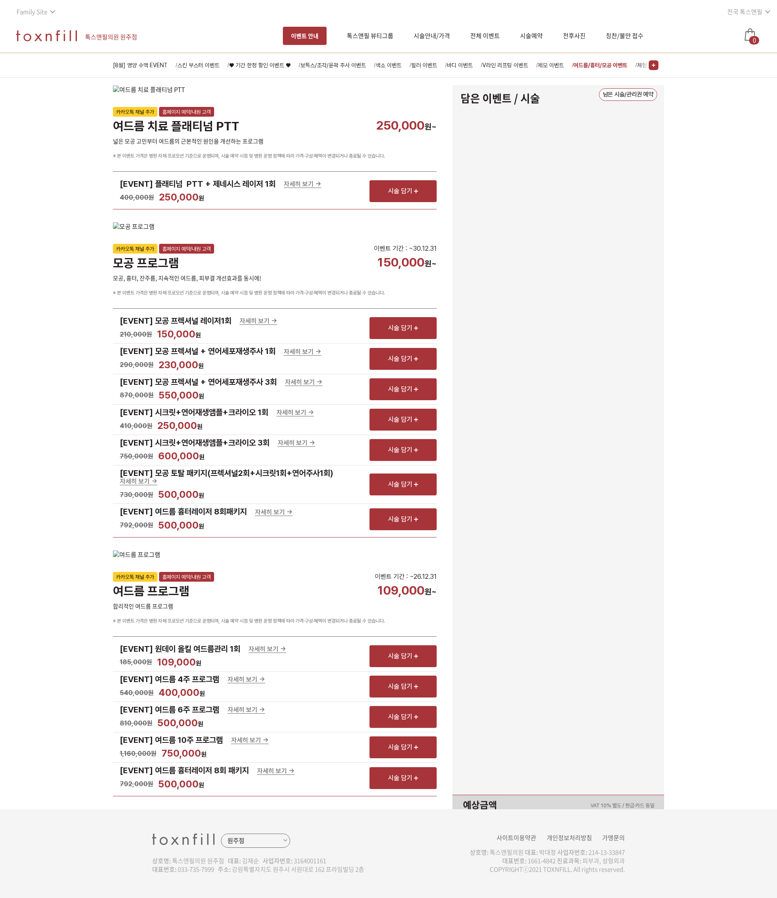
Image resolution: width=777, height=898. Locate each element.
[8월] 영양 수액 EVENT (140, 65)
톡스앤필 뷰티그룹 (370, 35)
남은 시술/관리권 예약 (628, 94)
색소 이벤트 (388, 65)
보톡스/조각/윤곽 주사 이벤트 (333, 65)
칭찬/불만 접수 (624, 35)
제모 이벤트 (551, 65)
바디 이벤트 (460, 65)
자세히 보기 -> (302, 184)
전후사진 (574, 35)
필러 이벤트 (424, 65)
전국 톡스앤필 (744, 11)
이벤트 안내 (304, 36)
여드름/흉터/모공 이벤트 (600, 65)
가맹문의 (613, 837)
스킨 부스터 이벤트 (198, 65)
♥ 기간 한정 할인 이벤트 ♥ (260, 65)
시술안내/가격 (432, 35)
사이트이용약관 (516, 837)
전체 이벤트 (485, 35)
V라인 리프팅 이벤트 (505, 65)
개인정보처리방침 (569, 837)
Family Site (32, 11)
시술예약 (531, 35)
